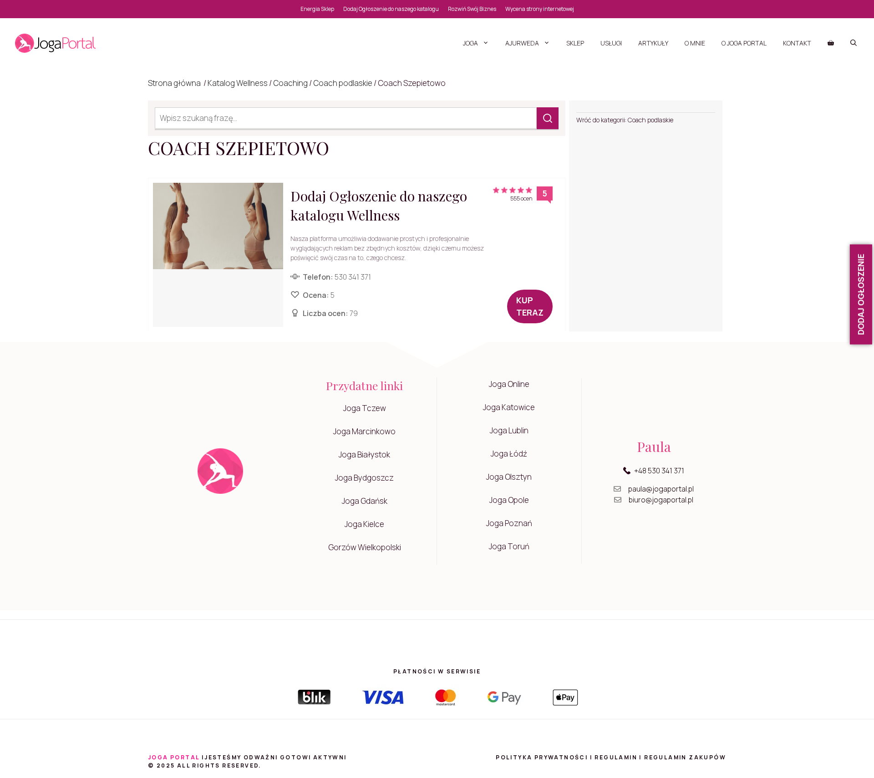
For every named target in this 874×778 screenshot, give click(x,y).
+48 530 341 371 (659, 471)
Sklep (575, 43)
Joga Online (509, 384)
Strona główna (174, 83)
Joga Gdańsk (364, 501)
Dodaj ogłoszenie (860, 294)
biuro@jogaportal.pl (661, 500)
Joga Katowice (509, 407)
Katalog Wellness (238, 83)
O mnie (695, 43)
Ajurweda (522, 43)
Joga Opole (509, 500)
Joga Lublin (509, 430)
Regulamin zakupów (685, 757)
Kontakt (797, 43)
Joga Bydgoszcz (364, 477)
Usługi (611, 43)
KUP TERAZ (530, 306)
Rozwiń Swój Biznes (472, 9)
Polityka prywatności (542, 757)
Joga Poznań (509, 523)
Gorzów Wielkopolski (364, 547)
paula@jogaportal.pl (661, 489)
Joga (470, 43)
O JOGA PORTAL (744, 43)
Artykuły (653, 43)
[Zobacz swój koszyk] (830, 43)
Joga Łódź (509, 453)
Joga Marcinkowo (364, 431)
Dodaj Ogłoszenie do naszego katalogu (391, 9)
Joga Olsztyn (509, 477)
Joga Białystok (364, 454)
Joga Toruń (509, 546)
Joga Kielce (364, 524)
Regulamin (616, 757)
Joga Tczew (364, 408)
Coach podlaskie (342, 83)
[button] (853, 43)
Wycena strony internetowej (539, 9)
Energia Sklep (317, 9)
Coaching (290, 83)
